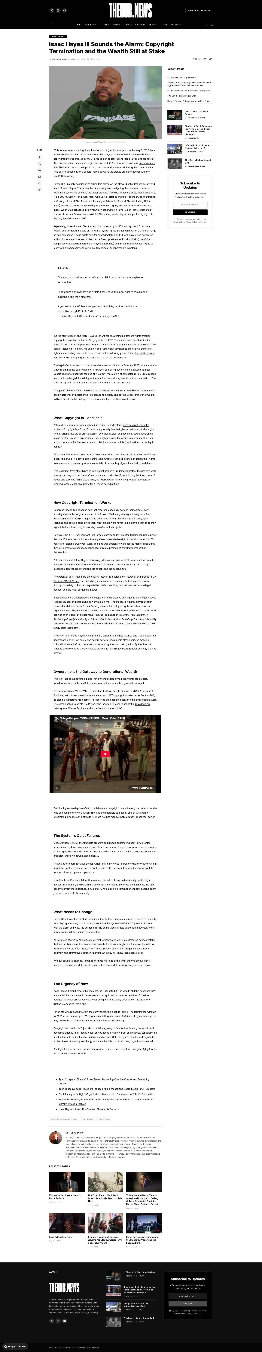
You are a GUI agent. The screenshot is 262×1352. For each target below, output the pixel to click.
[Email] (39, 176)
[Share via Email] (204, 59)
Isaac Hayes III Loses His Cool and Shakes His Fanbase (89, 1109)
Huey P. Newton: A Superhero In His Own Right (188, 101)
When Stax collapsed (72, 210)
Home (79, 25)
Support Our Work (199, 10)
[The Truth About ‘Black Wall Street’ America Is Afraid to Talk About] (105, 1182)
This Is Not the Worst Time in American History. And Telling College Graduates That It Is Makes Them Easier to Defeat (142, 1200)
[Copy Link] (210, 59)
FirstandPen (193, 138)
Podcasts (176, 25)
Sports (153, 25)
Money (116, 25)
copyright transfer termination (64, 1119)
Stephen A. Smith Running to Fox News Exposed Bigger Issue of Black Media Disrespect (198, 130)
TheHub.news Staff (196, 118)
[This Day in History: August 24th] (174, 163)
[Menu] (51, 25)
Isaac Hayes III (87, 1119)
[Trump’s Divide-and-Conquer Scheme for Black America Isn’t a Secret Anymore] (105, 1223)
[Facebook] (39, 157)
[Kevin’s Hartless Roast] (67, 1223)
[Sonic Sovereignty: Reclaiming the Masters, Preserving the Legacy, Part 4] (144, 1223)
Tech (165, 25)
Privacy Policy (191, 222)
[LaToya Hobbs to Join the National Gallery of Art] (174, 149)
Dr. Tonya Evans (59, 59)
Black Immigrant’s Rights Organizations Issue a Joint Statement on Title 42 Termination (107, 1094)
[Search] (211, 25)
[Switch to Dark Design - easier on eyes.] (207, 25)
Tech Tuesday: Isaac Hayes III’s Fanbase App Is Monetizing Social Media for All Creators (107, 1089)
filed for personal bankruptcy (98, 226)
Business (140, 25)
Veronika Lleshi (195, 152)
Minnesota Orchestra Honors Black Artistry (65, 1197)
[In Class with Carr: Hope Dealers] (174, 115)
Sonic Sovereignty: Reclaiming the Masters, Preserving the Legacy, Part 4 (142, 1240)
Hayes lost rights (141, 243)
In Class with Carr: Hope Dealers (181, 77)
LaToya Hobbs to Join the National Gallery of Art (189, 90)
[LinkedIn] (39, 170)
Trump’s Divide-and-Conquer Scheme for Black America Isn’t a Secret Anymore (105, 1240)
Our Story (91, 25)
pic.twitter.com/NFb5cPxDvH (75, 311)
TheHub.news (62, 1347)
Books (129, 25)
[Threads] (39, 189)
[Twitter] (39, 163)
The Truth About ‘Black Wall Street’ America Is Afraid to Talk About (105, 1198)
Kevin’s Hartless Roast (61, 1237)
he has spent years (100, 188)
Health (106, 25)
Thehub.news (104, 1119)
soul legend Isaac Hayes (124, 159)
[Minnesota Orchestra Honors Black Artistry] (67, 1182)
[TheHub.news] (131, 10)
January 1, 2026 (109, 316)
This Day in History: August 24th (181, 96)
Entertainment (58, 36)
